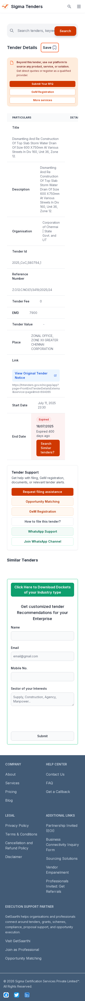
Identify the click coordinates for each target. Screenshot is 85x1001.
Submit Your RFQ (42, 83)
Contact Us (55, 774)
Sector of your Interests (29, 688)
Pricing (11, 791)
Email (15, 648)
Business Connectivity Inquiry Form (62, 844)
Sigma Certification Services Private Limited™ (47, 981)
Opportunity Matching (43, 501)
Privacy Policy (17, 825)
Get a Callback (58, 791)
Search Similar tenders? (47, 448)
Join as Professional (22, 949)
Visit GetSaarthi (17, 941)
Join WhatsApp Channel (42, 541)
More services (42, 100)
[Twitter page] (16, 995)
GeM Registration (42, 92)
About (10, 774)
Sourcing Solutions (62, 858)
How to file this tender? (43, 521)
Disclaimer (13, 857)
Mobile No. (19, 668)
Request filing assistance (42, 492)
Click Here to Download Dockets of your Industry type (42, 589)
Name (15, 627)
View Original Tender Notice (31, 375)
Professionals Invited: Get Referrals (57, 886)
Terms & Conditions (21, 834)
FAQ (49, 783)
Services (12, 783)
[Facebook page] (6, 995)
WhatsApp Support (42, 531)
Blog (9, 800)
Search (65, 31)
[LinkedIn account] (27, 995)
